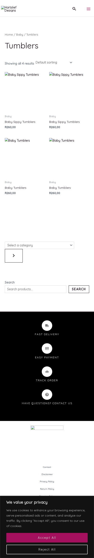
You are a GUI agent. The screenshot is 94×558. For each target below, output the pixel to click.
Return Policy (47, 489)
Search (10, 282)
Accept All (47, 538)
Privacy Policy (47, 481)
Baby (19, 34)
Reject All (47, 549)
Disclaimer (47, 474)
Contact (47, 467)
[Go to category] (14, 256)
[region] (47, 527)
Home (9, 34)
